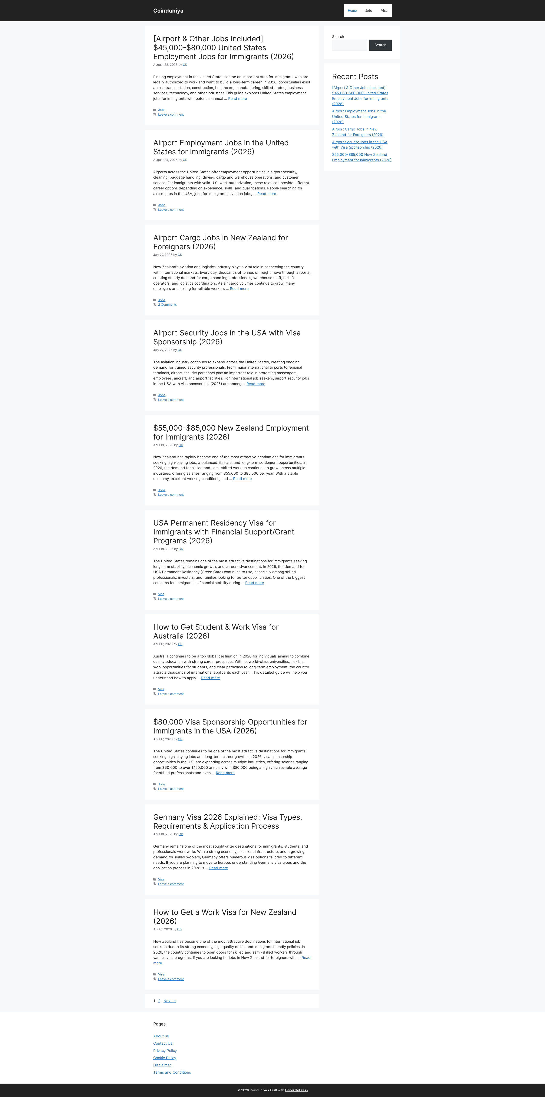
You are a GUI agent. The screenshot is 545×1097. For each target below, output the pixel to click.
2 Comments (167, 304)
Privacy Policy (165, 1050)
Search (338, 36)
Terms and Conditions (172, 1072)
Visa (384, 11)
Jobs (369, 11)
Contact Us (162, 1043)
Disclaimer (162, 1065)
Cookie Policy (164, 1058)
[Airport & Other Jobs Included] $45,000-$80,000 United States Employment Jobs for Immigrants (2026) (223, 47)
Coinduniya (168, 10)
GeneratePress (296, 1090)
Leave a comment (171, 114)
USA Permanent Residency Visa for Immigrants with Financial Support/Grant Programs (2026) (223, 531)
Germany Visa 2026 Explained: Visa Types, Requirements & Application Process (227, 821)
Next (170, 1001)
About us (161, 1036)
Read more (237, 98)
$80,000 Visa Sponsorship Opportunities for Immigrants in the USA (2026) (230, 726)
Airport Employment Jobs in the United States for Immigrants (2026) (221, 147)
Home (352, 11)
